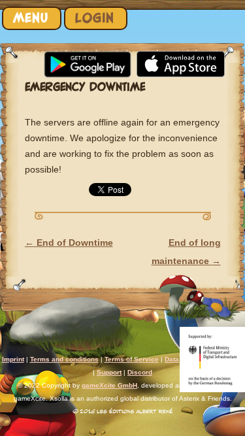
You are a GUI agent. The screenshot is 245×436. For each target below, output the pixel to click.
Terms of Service (132, 359)
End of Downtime (69, 242)
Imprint (13, 359)
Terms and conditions (64, 359)
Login (94, 17)
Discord (139, 372)
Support (109, 372)
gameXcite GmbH (109, 385)
